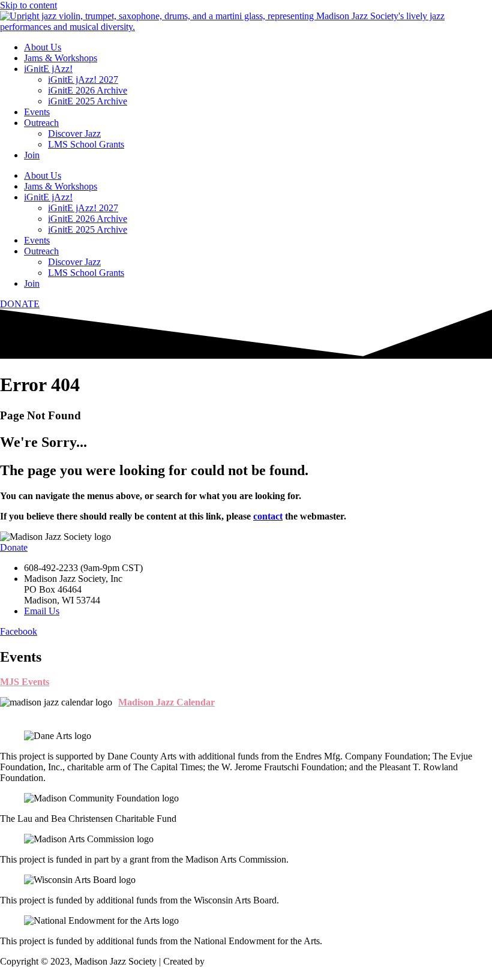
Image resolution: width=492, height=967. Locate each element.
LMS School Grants (86, 144)
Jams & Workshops (60, 58)
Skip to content (28, 5)
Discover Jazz (74, 133)
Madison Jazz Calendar (166, 702)
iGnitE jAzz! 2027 (83, 79)
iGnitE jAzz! (48, 69)
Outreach (41, 123)
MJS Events (24, 682)
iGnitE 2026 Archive (87, 90)
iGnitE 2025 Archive (87, 101)
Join (32, 155)
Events (37, 112)
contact (268, 516)
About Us (42, 47)
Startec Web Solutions (248, 961)
